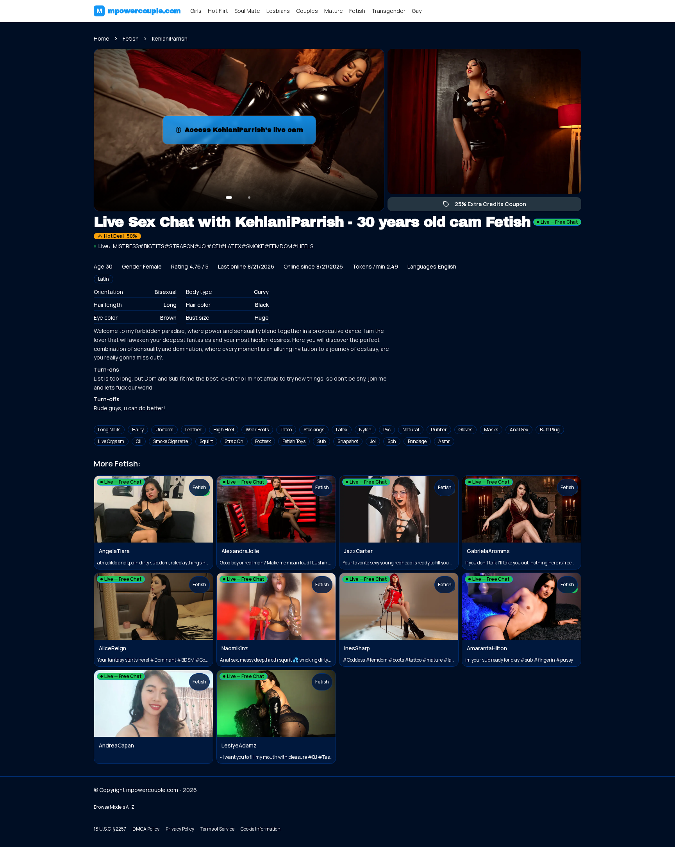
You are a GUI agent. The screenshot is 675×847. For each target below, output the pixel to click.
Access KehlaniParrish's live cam (245, 132)
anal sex (519, 429)
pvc (387, 429)
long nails (109, 429)
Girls (196, 10)
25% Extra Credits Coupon (494, 205)
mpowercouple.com (138, 11)
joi (373, 441)
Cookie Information (260, 829)
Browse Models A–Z (114, 807)
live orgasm (111, 441)
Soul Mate (247, 10)
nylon (365, 429)
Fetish (357, 10)
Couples (307, 10)
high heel (223, 429)
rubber (439, 429)
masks (491, 429)
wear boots (257, 429)
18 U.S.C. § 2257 (110, 829)
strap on (234, 441)
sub (321, 441)
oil (138, 441)
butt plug (550, 429)
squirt (206, 441)
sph (392, 441)
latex (341, 429)
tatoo (286, 429)
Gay (416, 10)
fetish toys (293, 441)
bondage (417, 441)
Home (101, 38)
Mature (333, 10)
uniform (164, 429)
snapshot (348, 441)
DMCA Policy (145, 829)
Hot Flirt (218, 10)
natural (410, 429)
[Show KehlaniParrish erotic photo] (229, 197)
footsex (263, 441)
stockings (314, 429)
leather (193, 429)
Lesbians (278, 10)
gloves (465, 429)
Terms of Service (217, 829)
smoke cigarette (170, 441)
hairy (138, 429)
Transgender (388, 10)
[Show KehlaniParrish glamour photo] (249, 197)
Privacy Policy (180, 829)
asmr (444, 441)
